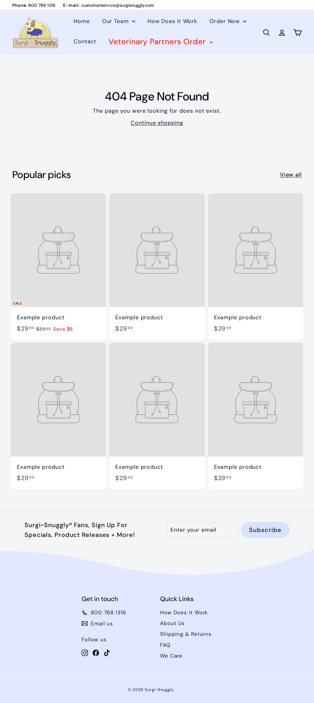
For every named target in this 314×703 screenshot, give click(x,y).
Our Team (116, 21)
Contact (85, 41)
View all (291, 174)
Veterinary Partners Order (158, 42)
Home (82, 21)
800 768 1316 (42, 5)
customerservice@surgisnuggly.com (117, 5)
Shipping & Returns (186, 634)
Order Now (225, 21)
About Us (172, 623)
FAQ (165, 645)
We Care (171, 655)
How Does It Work (172, 21)
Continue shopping (157, 122)
